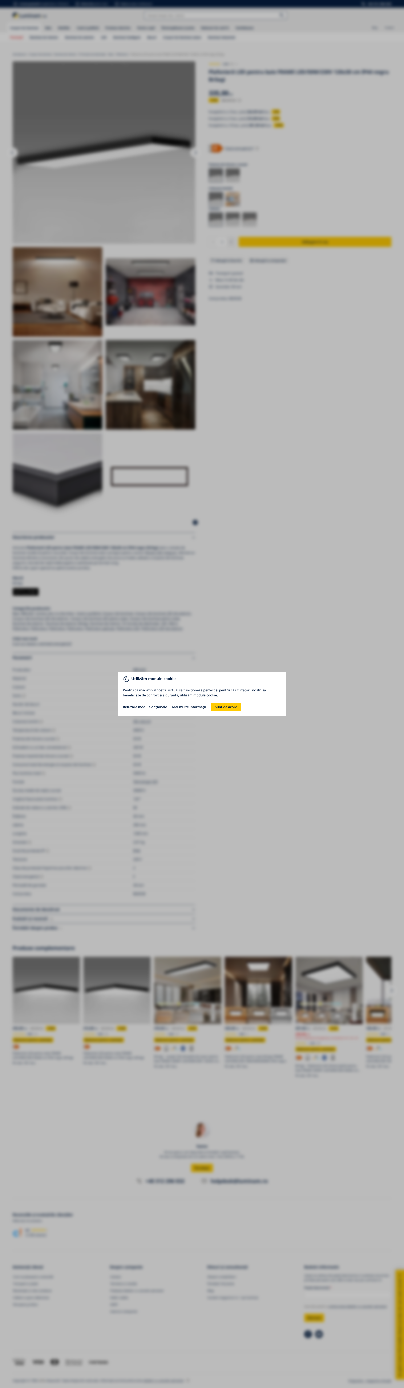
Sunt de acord (226, 707)
